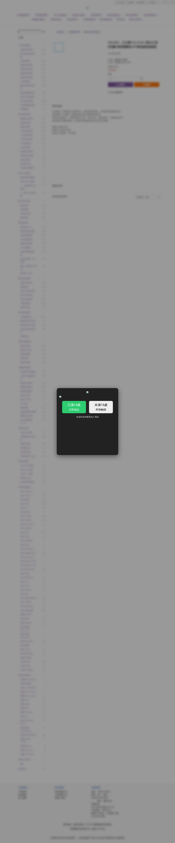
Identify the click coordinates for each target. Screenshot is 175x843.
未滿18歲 (101, 407)
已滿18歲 (74, 407)
